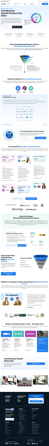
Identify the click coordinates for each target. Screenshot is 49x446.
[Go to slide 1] (44, 124)
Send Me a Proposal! (36, 401)
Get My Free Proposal (17, 26)
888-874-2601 (46, 1)
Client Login (40, 1)
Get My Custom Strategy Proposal (8, 274)
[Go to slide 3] (46, 124)
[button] (38, 15)
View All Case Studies (18, 198)
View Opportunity (41, 350)
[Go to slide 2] (45, 124)
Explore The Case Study (11, 245)
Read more (4, 350)
